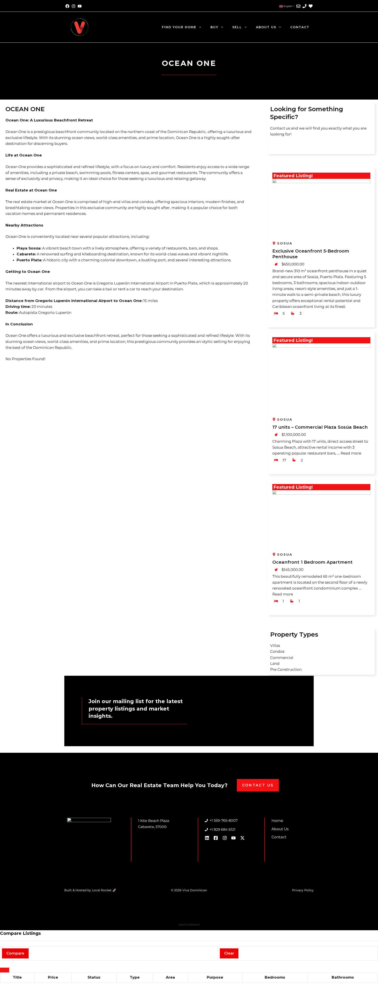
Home (277, 820)
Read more (351, 453)
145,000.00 (293, 569)
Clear (229, 953)
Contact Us (258, 785)
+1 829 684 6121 (222, 829)
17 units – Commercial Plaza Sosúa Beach (320, 427)
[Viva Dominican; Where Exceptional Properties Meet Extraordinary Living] (79, 27)
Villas (275, 645)
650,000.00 (294, 264)
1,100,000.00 (295, 434)
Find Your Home (179, 27)
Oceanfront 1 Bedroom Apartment (312, 562)
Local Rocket (102, 890)
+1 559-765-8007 (224, 820)
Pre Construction (286, 669)
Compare (15, 953)
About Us (266, 27)
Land (275, 663)
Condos (277, 651)
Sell (237, 27)
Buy (214, 27)
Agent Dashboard (189, 924)
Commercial (281, 657)
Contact (299, 27)
